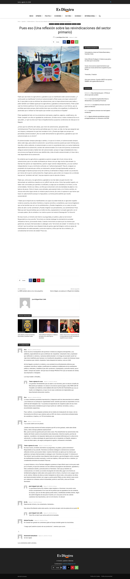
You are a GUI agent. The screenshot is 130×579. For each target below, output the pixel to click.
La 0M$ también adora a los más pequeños (30, 291)
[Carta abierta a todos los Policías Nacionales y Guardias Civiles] (27, 326)
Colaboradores (31, 21)
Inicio (19, 21)
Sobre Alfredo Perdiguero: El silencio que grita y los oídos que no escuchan (48, 336)
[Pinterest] (72, 42)
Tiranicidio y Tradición (91, 74)
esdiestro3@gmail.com (69, 564)
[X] (110, 2)
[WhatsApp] (76, 42)
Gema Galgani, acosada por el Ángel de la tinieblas (64, 291)
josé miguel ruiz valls (35, 486)
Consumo (57, 24)
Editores (41, 332)
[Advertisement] (48, 252)
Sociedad (74, 24)
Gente (79, 24)
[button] (100, 16)
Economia (51, 24)
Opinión (24, 21)
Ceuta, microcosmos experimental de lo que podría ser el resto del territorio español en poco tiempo (69, 336)
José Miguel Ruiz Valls (62, 37)
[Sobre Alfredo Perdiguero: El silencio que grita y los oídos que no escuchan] (48, 326)
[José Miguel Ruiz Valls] (54, 37)
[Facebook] (64, 42)
